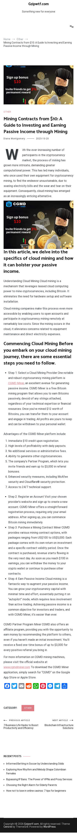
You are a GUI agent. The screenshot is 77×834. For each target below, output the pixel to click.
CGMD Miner (16, 383)
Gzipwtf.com (38, 4)
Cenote (8, 826)
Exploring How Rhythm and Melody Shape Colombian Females (36, 771)
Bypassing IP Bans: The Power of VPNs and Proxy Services (39, 779)
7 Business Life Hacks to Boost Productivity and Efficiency (21, 724)
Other (7, 112)
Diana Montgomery (14, 138)
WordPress (49, 826)
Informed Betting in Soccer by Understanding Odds (35, 763)
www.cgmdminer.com (17, 667)
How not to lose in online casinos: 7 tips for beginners (36, 790)
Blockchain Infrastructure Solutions (59, 724)
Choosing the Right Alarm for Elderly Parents (31, 785)
